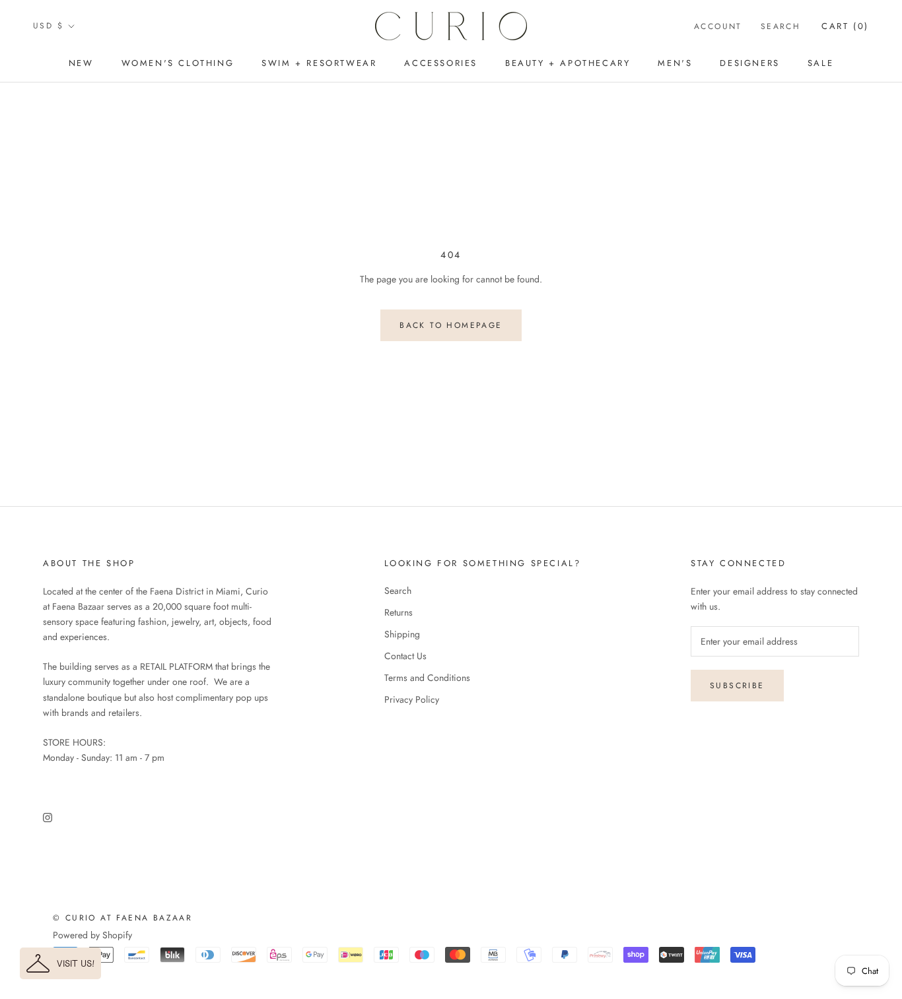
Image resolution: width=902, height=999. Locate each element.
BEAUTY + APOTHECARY (567, 63)
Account (718, 26)
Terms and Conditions (427, 677)
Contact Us (405, 655)
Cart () (845, 26)
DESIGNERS (749, 63)
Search (780, 26)
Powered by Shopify (92, 935)
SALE (820, 63)
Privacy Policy (411, 699)
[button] (60, 963)
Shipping (402, 634)
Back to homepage (450, 325)
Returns (398, 612)
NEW (81, 63)
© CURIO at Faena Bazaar (122, 918)
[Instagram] (47, 816)
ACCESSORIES (440, 63)
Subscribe (737, 686)
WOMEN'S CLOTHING (177, 63)
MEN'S (675, 63)
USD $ (48, 26)
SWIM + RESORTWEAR (318, 63)
